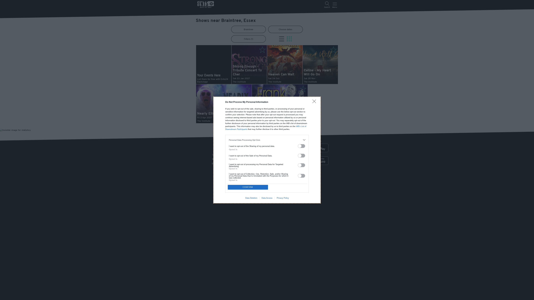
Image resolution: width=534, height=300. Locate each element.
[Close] (315, 102)
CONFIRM (248, 187)
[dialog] (267, 150)
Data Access (267, 198)
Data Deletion (251, 198)
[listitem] (267, 139)
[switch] (301, 146)
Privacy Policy (283, 198)
